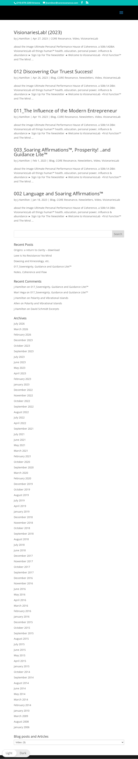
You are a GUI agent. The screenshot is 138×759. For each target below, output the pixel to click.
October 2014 (22, 672)
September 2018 (24, 533)
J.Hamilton (23, 38)
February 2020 (22, 478)
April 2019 (20, 506)
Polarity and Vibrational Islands (49, 298)
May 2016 (19, 594)
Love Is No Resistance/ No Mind (33, 255)
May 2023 (19, 367)
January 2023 (21, 384)
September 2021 (24, 428)
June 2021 (20, 439)
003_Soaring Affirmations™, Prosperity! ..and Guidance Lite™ (62, 152)
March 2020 (21, 472)
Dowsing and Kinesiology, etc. (32, 261)
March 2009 (21, 716)
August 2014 (21, 683)
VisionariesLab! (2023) (38, 32)
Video (76, 38)
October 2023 (22, 345)
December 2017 (23, 555)
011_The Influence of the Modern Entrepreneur (65, 110)
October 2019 (22, 489)
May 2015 (19, 655)
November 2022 (23, 395)
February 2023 (22, 379)
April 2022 (20, 423)
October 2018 (22, 528)
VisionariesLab (89, 38)
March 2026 (21, 329)
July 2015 (19, 644)
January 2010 (21, 710)
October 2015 (22, 627)
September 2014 (24, 677)
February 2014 (22, 705)
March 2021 (21, 450)
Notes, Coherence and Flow (30, 272)
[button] (16, 753)
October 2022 (22, 401)
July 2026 (19, 323)
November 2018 (23, 522)
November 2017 (23, 561)
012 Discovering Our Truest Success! (53, 71)
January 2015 (21, 666)
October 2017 (22, 567)
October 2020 (22, 462)
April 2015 (20, 661)
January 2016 (21, 616)
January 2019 (21, 511)
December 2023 (23, 340)
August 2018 (21, 539)
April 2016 (20, 600)
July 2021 (19, 434)
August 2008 (21, 721)
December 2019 (23, 484)
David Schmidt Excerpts (45, 309)
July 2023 (19, 356)
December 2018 (23, 517)
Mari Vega (20, 292)
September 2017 (24, 572)
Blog (53, 77)
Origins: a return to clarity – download (37, 250)
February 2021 (22, 456)
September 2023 (24, 351)
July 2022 (19, 417)
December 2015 (23, 622)
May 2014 (19, 694)
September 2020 (24, 467)
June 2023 (20, 362)
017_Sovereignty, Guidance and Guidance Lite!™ (43, 266)
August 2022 (21, 412)
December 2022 (23, 390)
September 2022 (24, 406)
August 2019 (21, 495)
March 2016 (21, 605)
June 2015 (20, 649)
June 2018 (20, 550)
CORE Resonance (61, 38)
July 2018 (19, 544)
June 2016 (20, 589)
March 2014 (21, 699)
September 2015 (24, 633)
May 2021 (19, 445)
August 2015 (21, 638)
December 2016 (23, 578)
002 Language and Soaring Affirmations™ (58, 193)
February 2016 (22, 611)
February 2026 (22, 334)
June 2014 (20, 688)
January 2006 (21, 727)
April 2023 (20, 373)
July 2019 (19, 500)
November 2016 (23, 583)
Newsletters (86, 77)
